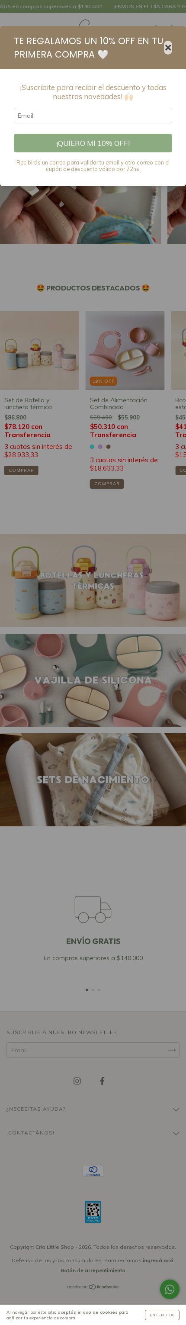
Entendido (162, 1315)
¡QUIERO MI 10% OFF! (93, 143)
